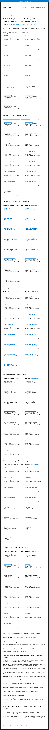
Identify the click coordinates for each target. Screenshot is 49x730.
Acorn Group (6, 613)
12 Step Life (31, 725)
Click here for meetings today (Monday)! (24, 29)
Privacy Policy (10, 725)
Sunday (34, 24)
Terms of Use (15, 725)
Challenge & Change (7, 208)
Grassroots (6, 45)
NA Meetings (32, 7)
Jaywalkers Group (7, 440)
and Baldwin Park (19, 634)
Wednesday (18, 24)
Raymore (13, 634)
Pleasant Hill (10, 634)
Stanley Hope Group (7, 277)
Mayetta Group (6, 141)
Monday (10, 24)
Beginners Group (28, 527)
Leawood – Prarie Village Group (9, 171)
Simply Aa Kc (6, 527)
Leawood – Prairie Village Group (9, 151)
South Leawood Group (29, 85)
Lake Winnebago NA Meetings (18, 637)
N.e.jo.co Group (6, 450)
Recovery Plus (6, 75)
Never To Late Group (28, 613)
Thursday (23, 24)
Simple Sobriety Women (8, 85)
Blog (45, 7)
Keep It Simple (27, 440)
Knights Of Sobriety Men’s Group (31, 430)
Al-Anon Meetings (39, 7)
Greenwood (5, 634)
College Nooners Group (8, 191)
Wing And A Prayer (7, 55)
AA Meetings (25, 7)
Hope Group (6, 35)
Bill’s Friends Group (7, 537)
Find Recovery (8, 7)
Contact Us (35, 725)
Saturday (30, 24)
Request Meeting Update (24, 725)
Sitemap (19, 725)
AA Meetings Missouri (21, 15)
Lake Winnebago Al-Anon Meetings (30, 637)
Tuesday (14, 24)
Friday (27, 24)
